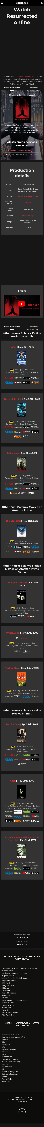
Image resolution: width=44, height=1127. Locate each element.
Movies (33, 1100)
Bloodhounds (7, 1057)
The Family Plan (8, 1015)
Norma (5, 998)
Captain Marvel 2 (8, 975)
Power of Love (8, 1003)
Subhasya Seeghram (10, 1074)
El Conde (5, 988)
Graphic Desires (8, 971)
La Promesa (7, 1066)
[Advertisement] (22, 51)
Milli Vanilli (6, 983)
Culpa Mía (6, 995)
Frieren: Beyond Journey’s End (13, 1037)
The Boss (22, 945)
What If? (5, 1010)
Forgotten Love (8, 985)
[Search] (42, 3)
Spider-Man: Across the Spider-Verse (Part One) (20, 968)
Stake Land (12, 453)
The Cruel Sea (22, 938)
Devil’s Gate (13, 724)
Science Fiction (30, 76)
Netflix (18, 1098)
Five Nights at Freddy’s (10, 1012)
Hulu (29, 1098)
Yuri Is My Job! (7, 1079)
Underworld (12, 632)
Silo (3, 1042)
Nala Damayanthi (9, 1049)
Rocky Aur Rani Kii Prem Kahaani (14, 973)
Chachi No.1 (6, 1081)
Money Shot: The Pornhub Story (14, 978)
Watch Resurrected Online (12, 89)
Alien (13, 780)
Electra (5, 1054)
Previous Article (22, 935)
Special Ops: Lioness (10, 1059)
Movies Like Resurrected (32, 89)
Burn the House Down (10, 1034)
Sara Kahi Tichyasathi (10, 1071)
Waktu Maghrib (8, 1005)
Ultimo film (6, 1007)
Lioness (5, 1039)
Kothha (5, 1064)
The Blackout (13, 521)
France (28, 202)
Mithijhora (6, 1044)
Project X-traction (9, 993)
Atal (3, 1047)
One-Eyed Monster (16, 582)
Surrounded (6, 990)
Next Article (22, 941)
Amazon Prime (17, 1100)
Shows (23, 1101)
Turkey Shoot (12, 668)
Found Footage (28, 215)
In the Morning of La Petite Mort (14, 1000)
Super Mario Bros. (9, 980)
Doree (4, 1076)
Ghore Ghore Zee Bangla (11, 1062)
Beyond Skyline (13, 399)
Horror (20, 76)
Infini (13, 347)
